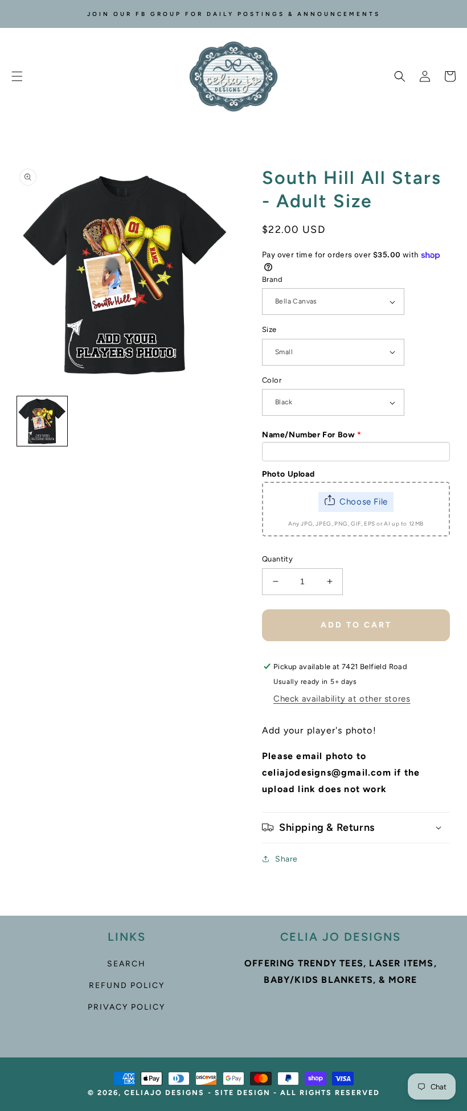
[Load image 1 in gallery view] (42, 421)
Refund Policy (127, 985)
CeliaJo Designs (164, 1092)
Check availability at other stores (341, 699)
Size (269, 329)
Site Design (243, 1092)
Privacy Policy (126, 1007)
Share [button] (286, 859)
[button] (17, 76)
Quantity (277, 559)
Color (271, 380)
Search (126, 964)
